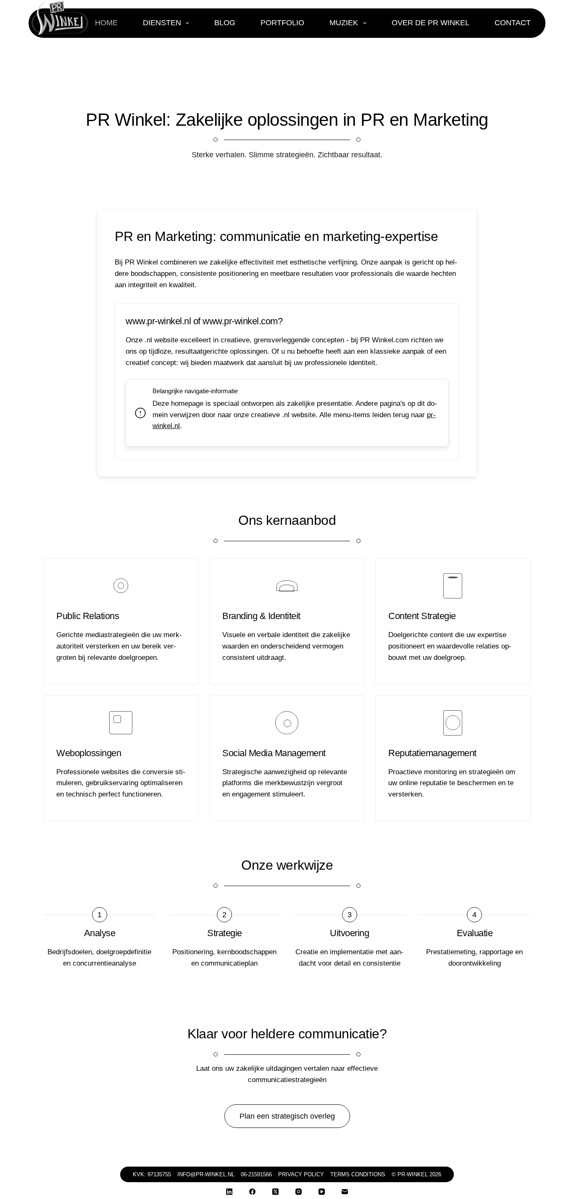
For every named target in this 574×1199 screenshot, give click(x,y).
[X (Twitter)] (275, 1191)
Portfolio (282, 23)
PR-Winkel (413, 1174)
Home (106, 23)
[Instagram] (298, 1191)
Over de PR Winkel (430, 23)
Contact (513, 23)
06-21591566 (256, 1174)
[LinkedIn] (229, 1191)
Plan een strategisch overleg (287, 1116)
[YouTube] (322, 1191)
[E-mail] (345, 1191)
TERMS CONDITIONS (357, 1174)
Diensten (162, 23)
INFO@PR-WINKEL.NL (205, 1174)
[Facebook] (252, 1191)
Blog (224, 23)
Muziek (343, 23)
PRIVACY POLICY (301, 1174)
